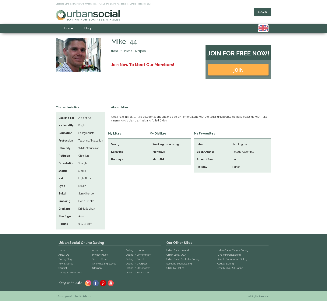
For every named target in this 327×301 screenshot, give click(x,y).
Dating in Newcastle (137, 272)
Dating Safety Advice (70, 272)
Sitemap (97, 268)
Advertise (97, 250)
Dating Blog (65, 259)
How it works (65, 263)
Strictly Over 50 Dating (230, 268)
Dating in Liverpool (136, 263)
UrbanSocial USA (176, 254)
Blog (87, 28)
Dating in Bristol (135, 259)
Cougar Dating (225, 263)
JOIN (238, 70)
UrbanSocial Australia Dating (182, 259)
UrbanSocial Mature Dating (232, 250)
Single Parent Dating (229, 254)
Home (68, 28)
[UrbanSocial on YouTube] (110, 283)
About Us (63, 254)
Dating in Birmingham (138, 254)
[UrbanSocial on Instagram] (88, 283)
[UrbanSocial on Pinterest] (103, 283)
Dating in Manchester (138, 268)
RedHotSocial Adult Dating (232, 259)
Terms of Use (99, 259)
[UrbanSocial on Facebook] (95, 283)
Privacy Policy (100, 254)
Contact (62, 268)
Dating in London (135, 250)
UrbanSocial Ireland (177, 250)
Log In (262, 11)
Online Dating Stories (104, 263)
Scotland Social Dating (179, 263)
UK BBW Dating (175, 268)
